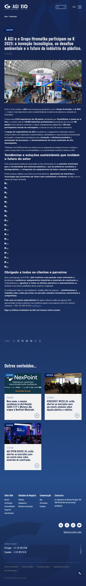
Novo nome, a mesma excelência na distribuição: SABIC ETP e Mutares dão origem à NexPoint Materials (20, 405)
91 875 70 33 (19, 552)
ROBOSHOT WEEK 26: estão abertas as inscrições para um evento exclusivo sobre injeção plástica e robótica (60, 405)
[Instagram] (73, 525)
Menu (74, 7)
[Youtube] (79, 525)
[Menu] (80, 7)
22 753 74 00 (20, 547)
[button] (14, 341)
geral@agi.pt (36, 305)
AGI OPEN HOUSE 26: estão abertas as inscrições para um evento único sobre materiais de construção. (20, 455)
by (81, 550)
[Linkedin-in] (61, 525)
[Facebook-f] (67, 525)
